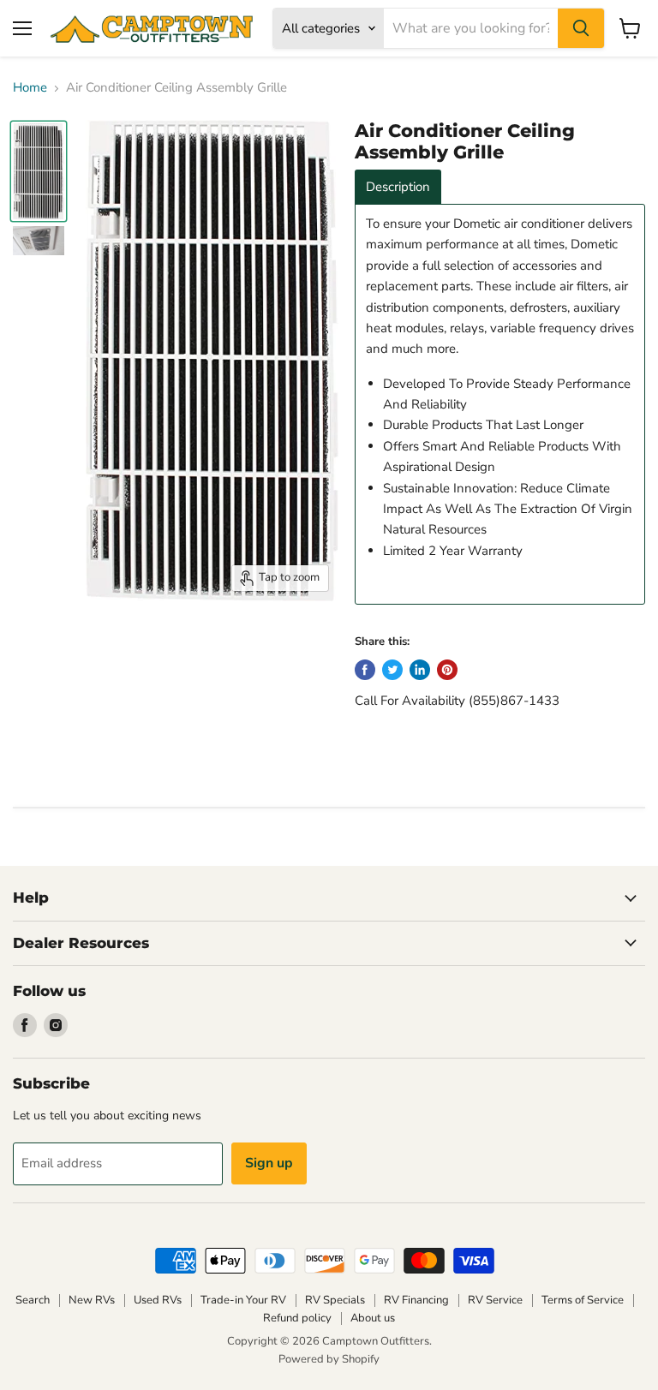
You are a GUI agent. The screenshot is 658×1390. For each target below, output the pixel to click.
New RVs (92, 1300)
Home (30, 88)
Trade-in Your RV (243, 1300)
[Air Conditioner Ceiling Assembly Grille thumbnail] (38, 172)
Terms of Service (582, 1300)
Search (32, 1300)
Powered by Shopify (329, 1359)
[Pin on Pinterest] (447, 669)
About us (372, 1318)
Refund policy (297, 1318)
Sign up (269, 1163)
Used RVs (158, 1300)
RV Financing (416, 1300)
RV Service (495, 1300)
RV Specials (335, 1300)
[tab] (398, 187)
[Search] (581, 28)
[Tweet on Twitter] (392, 669)
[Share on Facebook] (365, 669)
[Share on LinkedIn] (420, 669)
